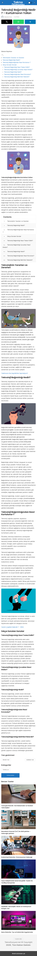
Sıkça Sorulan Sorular (10, 65)
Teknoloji (6, 769)
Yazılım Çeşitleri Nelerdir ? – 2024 (12, 627)
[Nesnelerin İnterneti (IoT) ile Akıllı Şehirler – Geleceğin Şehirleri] (18, 819)
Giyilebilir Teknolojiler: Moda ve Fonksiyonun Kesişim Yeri (16, 907)
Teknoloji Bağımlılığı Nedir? (11, 60)
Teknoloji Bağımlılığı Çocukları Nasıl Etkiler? (18, 69)
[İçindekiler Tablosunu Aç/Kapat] (2, 55)
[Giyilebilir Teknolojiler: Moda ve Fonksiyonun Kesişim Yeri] (18, 894)
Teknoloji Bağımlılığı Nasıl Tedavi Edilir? (17, 67)
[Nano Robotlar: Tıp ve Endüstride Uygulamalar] (18, 920)
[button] (6, 22)
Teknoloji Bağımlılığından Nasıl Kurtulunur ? (17, 62)
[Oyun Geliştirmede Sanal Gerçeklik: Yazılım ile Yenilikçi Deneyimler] (18, 869)
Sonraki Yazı (30, 760)
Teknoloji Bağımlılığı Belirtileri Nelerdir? (16, 77)
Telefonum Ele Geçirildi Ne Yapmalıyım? (14, 373)
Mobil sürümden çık (18, 953)
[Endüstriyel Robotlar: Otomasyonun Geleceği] (18, 845)
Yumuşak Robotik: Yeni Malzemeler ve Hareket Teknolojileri (17, 807)
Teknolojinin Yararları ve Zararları (13, 57)
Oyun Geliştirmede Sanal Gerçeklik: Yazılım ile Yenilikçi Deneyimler (17, 882)
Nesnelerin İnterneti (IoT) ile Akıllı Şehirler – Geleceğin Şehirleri (15, 832)
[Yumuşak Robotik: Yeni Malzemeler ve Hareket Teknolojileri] (18, 794)
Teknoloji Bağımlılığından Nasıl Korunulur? (17, 74)
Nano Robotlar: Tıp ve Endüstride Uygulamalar (17, 932)
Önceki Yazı (6, 760)
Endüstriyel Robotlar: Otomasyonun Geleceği (16, 857)
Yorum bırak (10, 775)
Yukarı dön (18, 939)
